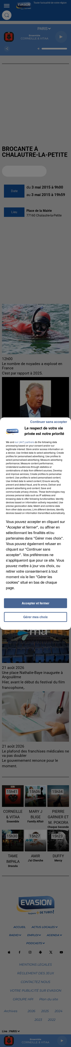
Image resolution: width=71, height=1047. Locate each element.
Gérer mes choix (35, 617)
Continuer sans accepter (48, 421)
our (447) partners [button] (24, 442)
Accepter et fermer (35, 603)
